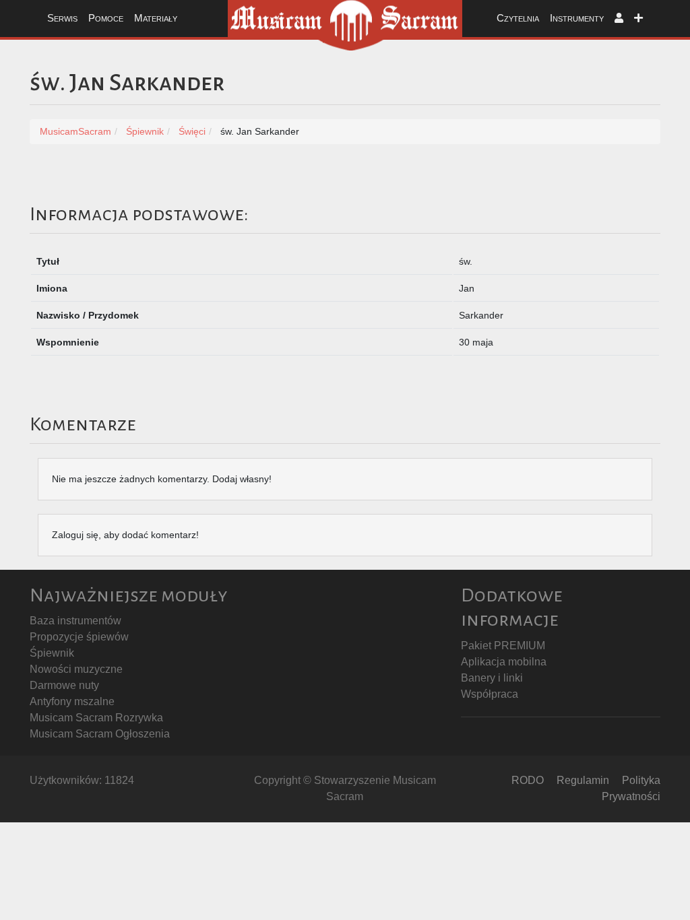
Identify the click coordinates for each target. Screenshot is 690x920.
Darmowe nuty (64, 685)
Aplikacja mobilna (503, 661)
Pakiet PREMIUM (503, 645)
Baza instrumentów (75, 620)
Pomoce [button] (105, 18)
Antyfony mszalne (72, 701)
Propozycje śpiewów (79, 637)
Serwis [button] (62, 18)
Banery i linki (492, 678)
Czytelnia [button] (518, 18)
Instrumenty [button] (577, 18)
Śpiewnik (52, 653)
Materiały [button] (155, 18)
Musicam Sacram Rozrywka (96, 717)
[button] (619, 18)
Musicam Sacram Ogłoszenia (100, 734)
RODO (527, 780)
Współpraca (489, 694)
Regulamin (583, 780)
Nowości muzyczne (76, 669)
